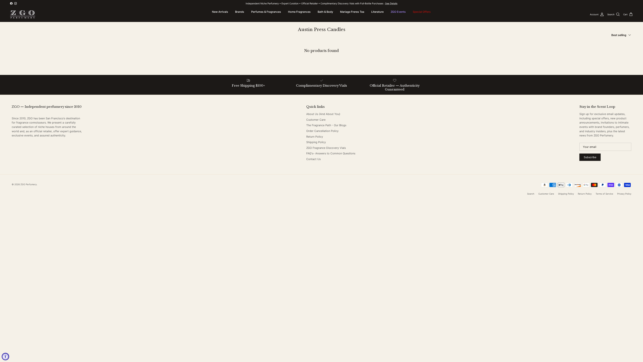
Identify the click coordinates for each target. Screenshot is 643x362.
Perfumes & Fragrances (266, 11)
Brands (239, 11)
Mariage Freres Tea (352, 11)
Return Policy (314, 136)
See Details (391, 3)
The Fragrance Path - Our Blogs (326, 125)
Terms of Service (604, 193)
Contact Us (313, 159)
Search (530, 193)
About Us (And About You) (323, 114)
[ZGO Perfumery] (22, 14)
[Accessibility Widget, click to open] (5, 356)
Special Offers (422, 11)
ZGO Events (398, 11)
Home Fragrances (299, 11)
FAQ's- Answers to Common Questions (330, 153)
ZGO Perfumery (28, 184)
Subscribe (590, 157)
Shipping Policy (316, 142)
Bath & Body (325, 11)
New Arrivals (220, 11)
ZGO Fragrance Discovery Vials (326, 147)
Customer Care (316, 119)
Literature (377, 11)
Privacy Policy (624, 193)
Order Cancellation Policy (322, 131)
